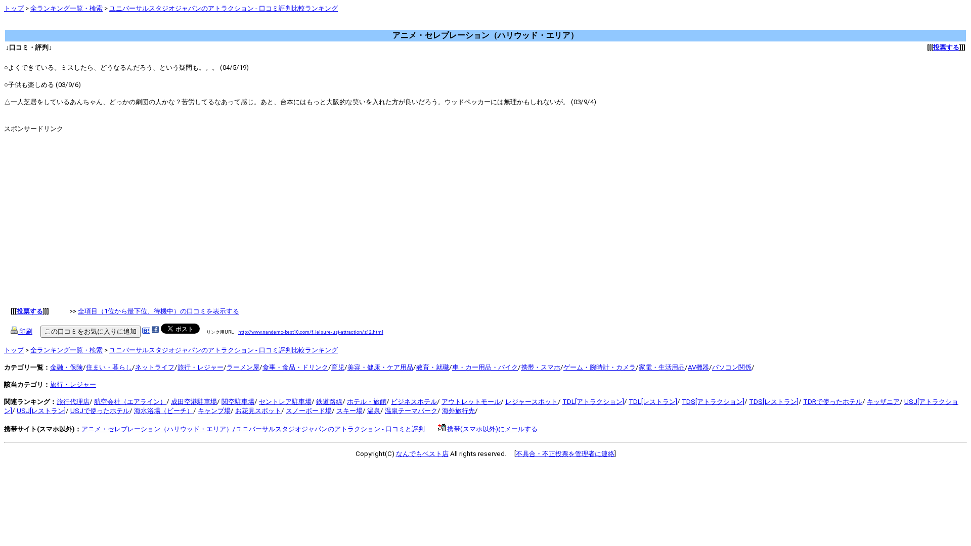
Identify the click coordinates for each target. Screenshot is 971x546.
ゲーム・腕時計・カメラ (599, 367)
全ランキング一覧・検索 (66, 8)
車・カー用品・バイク (485, 367)
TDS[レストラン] (774, 401)
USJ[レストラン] (41, 411)
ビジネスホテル (414, 401)
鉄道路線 (329, 401)
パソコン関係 (732, 367)
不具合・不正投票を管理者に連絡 (565, 454)
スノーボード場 (309, 411)
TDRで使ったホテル (832, 401)
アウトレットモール (471, 401)
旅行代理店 (73, 401)
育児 (337, 367)
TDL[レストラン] (653, 401)
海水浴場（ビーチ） (163, 411)
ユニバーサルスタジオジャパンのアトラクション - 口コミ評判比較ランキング (223, 8)
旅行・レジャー (201, 367)
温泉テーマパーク (411, 411)
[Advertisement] (188, 25)
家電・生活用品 (662, 367)
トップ (14, 8)
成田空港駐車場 (194, 401)
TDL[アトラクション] (593, 401)
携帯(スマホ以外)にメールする (492, 429)
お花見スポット (258, 411)
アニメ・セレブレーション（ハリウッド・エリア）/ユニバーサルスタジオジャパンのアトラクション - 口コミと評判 (253, 429)
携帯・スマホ (540, 367)
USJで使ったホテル (99, 411)
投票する (946, 47)
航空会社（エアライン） (130, 401)
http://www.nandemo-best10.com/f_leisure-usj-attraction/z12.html (310, 332)
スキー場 (349, 411)
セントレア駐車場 (285, 401)
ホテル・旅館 (366, 401)
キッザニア (883, 401)
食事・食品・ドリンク (295, 367)
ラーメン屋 (243, 367)
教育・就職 (432, 367)
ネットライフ (154, 367)
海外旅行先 (458, 411)
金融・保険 (66, 367)
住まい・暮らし (109, 367)
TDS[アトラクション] (713, 401)
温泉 (373, 411)
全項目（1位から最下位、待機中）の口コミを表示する (158, 311)
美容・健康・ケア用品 (380, 367)
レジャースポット (531, 401)
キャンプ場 (214, 411)
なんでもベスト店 (422, 454)
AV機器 (698, 367)
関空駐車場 (238, 401)
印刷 (25, 331)
